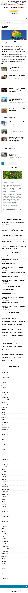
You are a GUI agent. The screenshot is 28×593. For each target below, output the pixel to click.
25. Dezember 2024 (6, 265)
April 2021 (3, 476)
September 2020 (5, 494)
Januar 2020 (4, 514)
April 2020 (3, 506)
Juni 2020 (3, 501)
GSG (12, 329)
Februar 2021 (4, 481)
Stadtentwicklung (7, 346)
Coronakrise (11, 324)
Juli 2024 (3, 385)
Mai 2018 (3, 563)
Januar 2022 (4, 454)
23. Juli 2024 (12, 78)
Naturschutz (10, 340)
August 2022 (4, 437)
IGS (10, 332)
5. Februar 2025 (5, 261)
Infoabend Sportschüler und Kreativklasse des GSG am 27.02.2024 (16, 99)
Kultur (14, 335)
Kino (15, 332)
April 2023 (3, 417)
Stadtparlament (18, 346)
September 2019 (5, 524)
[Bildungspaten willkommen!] (14, 35)
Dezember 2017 (5, 576)
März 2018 (3, 568)
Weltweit (10, 360)
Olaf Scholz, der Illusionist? (17, 241)
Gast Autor (12, 43)
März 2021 (3, 479)
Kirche (20, 332)
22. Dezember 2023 (13, 131)
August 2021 (4, 466)
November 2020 (5, 489)
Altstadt (10, 316)
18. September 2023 (13, 157)
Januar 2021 (4, 484)
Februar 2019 (4, 541)
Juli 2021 (3, 469)
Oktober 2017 (4, 581)
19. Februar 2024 (13, 102)
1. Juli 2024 (12, 92)
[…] (8, 63)
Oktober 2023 (4, 402)
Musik (3, 340)
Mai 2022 (3, 444)
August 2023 (4, 407)
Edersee (4, 327)
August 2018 (4, 556)
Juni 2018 (3, 561)
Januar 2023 (4, 424)
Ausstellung (18, 316)
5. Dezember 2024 (6, 278)
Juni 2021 (3, 471)
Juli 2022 (3, 439)
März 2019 (3, 538)
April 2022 (3, 447)
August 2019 (4, 526)
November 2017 (5, 578)
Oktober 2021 (4, 461)
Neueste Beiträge (14, 253)
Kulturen (20, 335)
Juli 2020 (3, 499)
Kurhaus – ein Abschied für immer (17, 130)
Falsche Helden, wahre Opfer (9, 263)
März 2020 (3, 509)
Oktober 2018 (4, 551)
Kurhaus (4, 338)
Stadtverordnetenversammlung (10, 352)
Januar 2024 (4, 394)
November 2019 (5, 519)
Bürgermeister (6, 321)
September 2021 (5, 464)
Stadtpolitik (5, 349)
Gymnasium (18, 329)
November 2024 (5, 377)
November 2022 (5, 429)
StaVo (22, 352)
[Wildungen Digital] (14, 4)
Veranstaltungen (16, 357)
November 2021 (5, 459)
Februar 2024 (4, 392)
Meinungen (21, 338)
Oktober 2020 (4, 491)
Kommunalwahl (6, 335)
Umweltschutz (19, 354)
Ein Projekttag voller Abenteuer (9, 276)
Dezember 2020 (5, 486)
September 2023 (5, 404)
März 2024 (3, 390)
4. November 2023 (13, 141)
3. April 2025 (5, 43)
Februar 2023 (4, 422)
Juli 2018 (3, 558)
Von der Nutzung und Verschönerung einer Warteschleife (14, 154)
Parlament (19, 340)
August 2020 (4, 496)
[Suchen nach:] (14, 22)
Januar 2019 (4, 543)
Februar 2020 (4, 511)
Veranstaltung (6, 357)
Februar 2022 (4, 452)
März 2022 (3, 449)
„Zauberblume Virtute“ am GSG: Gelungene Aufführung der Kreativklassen (17, 90)
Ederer (19, 70)
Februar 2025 (4, 372)
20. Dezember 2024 (6, 270)
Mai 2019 (3, 533)
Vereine (4, 360)
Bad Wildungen (6, 318)
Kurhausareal (12, 338)
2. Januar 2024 (12, 124)
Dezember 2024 (5, 375)
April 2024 (3, 387)
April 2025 (3, 370)
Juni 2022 (3, 442)
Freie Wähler (5, 329)
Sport (21, 343)
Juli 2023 (3, 409)
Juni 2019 (3, 531)
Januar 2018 (4, 573)
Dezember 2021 (5, 457)
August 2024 (4, 382)
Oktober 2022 (4, 432)
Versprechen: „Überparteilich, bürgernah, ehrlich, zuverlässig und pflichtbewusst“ (17, 139)
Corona (4, 324)
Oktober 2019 (4, 521)
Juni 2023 (3, 412)
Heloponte (5, 332)
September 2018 (5, 553)
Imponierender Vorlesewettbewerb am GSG (13, 272)
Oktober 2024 (4, 380)
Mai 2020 (3, 504)
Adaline (4, 316)
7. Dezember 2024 (6, 274)
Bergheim (14, 318)
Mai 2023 (3, 414)
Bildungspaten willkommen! (11, 42)
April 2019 (3, 536)
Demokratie (20, 324)
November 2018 (5, 548)
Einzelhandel (17, 327)
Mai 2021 (3, 474)
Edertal (10, 327)
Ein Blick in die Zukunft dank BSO (10, 259)
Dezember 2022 (5, 427)
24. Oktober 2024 (13, 70)
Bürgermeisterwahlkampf (18, 321)
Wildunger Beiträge (14, 286)
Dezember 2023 (5, 397)
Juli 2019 (3, 528)
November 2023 (5, 399)
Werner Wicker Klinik (7, 362)
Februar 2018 (4, 571)
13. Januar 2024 (12, 111)
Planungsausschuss (7, 343)
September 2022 (5, 434)
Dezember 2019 (5, 516)
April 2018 (3, 566)
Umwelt (12, 354)
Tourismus (5, 354)
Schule (16, 343)
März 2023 (3, 419)
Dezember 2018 (5, 546)
